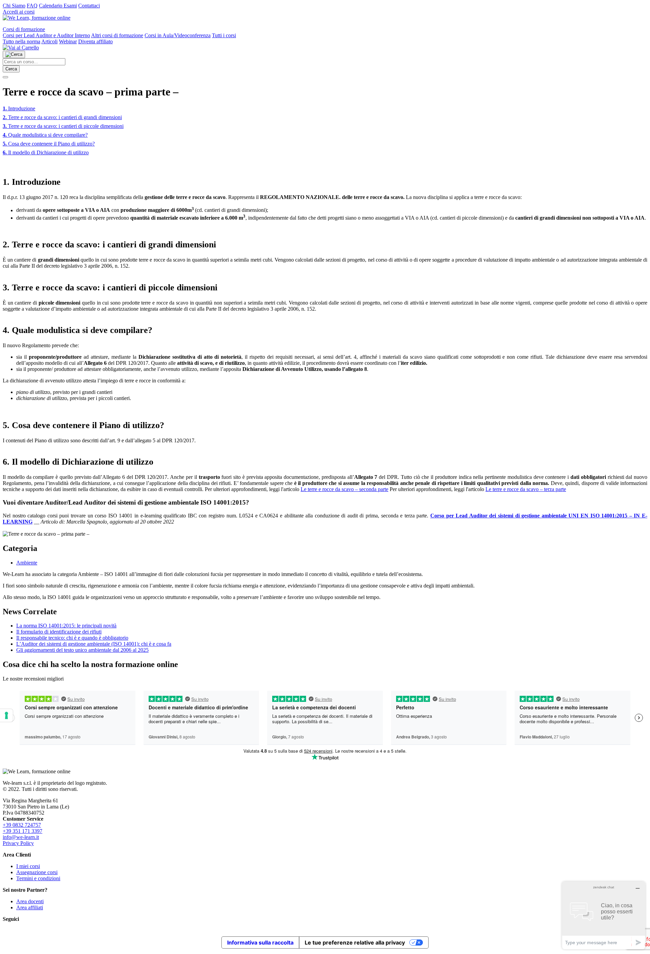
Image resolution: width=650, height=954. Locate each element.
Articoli (49, 41)
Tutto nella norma (21, 41)
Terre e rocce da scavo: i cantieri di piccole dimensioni (63, 126)
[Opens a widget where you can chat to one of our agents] (604, 915)
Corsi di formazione (24, 29)
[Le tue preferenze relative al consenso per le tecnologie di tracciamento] (6, 715)
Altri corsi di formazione (117, 35)
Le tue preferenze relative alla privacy (355, 942)
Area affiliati (29, 907)
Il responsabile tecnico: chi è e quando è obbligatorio (72, 638)
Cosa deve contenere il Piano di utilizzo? (49, 144)
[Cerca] (14, 54)
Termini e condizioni (38, 878)
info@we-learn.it (21, 837)
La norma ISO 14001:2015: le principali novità (66, 625)
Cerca (11, 68)
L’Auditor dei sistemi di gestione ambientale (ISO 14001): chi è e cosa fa (93, 644)
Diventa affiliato (95, 41)
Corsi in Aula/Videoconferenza (178, 35)
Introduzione (19, 108)
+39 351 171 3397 (22, 831)
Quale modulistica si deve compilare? (45, 135)
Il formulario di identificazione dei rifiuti (59, 632)
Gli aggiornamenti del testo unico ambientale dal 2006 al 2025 (82, 650)
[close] (5, 77)
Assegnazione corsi (37, 872)
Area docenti (30, 901)
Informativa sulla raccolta (260, 942)
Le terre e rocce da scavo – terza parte (525, 489)
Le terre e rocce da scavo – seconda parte (344, 489)
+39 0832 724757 (22, 825)
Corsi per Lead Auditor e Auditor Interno (46, 35)
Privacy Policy (18, 843)
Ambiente (26, 562)
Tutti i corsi (224, 35)
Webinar (68, 41)
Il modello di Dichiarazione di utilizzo (46, 152)
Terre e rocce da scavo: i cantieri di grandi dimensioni (62, 117)
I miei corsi (28, 866)
